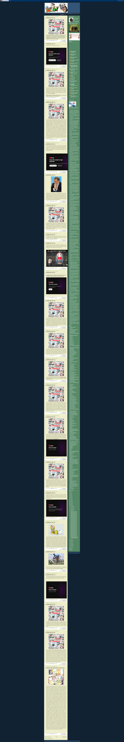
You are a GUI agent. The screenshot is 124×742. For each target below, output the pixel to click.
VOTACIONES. (72, 488)
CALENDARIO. (72, 349)
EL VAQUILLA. (72, 384)
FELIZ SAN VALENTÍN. (73, 392)
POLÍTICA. (71, 457)
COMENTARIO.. (72, 368)
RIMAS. (71, 465)
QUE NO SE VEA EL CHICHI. (73, 463)
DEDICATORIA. (72, 373)
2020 (70, 494)
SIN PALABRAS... (73, 81)
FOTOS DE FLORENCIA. (73, 399)
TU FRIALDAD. (72, 482)
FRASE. (71, 418)
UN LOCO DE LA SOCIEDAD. (74, 484)
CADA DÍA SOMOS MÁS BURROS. (74, 345)
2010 (70, 547)
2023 (70, 491)
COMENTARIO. (64, 41)
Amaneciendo (72, 76)
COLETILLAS (71, 365)
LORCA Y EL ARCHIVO (74, 73)
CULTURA (71, 371)
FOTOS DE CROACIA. (73, 397)
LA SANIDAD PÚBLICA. (73, 437)
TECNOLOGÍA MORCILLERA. (74, 475)
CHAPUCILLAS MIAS (73, 93)
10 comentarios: (64, 380)
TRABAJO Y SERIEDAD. (73, 481)
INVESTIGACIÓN (72, 433)
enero (71, 546)
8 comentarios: (64, 40)
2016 (70, 499)
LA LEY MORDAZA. (72, 436)
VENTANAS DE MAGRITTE (74, 85)
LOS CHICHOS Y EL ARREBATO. (74, 439)
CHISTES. (71, 360)
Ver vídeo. (55, 238)
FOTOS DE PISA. (72, 405)
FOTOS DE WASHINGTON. (73, 413)
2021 (70, 493)
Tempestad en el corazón (74, 63)
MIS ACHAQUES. (72, 445)
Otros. (70, 450)
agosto (71, 510)
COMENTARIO (72, 366)
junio (71, 540)
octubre (72, 508)
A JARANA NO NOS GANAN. (73, 329)
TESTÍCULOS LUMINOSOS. (73, 476)
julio (71, 539)
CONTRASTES (73, 78)
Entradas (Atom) (50, 738)
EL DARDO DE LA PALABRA (75, 60)
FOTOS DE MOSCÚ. (72, 400)
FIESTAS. (71, 393)
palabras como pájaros (74, 87)
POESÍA (71, 453)
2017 (70, 498)
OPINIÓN (71, 446)
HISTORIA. (71, 424)
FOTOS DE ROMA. (72, 406)
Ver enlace (62, 377)
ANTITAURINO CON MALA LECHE (74, 333)
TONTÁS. (71, 477)
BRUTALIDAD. (72, 344)
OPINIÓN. (71, 447)
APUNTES (71, 339)
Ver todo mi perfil (76, 21)
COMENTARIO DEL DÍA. (50, 17)
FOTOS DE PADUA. (72, 404)
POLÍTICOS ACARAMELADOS (74, 459)
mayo (71, 541)
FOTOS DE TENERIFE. (73, 411)
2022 (70, 492)
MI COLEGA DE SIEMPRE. (73, 444)
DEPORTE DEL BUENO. (73, 374)
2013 (70, 502)
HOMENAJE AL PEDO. (73, 425)
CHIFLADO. (71, 355)
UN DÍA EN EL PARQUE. (73, 483)
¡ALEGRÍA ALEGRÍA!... (73, 327)
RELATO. (71, 464)
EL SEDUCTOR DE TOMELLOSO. (74, 382)
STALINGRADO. (72, 472)
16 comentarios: (64, 139)
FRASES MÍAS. (72, 420)
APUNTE (71, 337)
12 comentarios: (64, 230)
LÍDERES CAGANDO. (72, 438)
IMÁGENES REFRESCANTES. (74, 430)
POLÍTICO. (71, 458)
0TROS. (71, 328)
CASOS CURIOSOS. (72, 353)
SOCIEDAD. (71, 471)
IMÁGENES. (71, 431)
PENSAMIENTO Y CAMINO (74, 90)
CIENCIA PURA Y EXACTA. (73, 361)
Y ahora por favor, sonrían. (74, 96)
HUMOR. (71, 426)
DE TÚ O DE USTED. (72, 372)
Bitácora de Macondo (74, 57)
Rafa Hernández (76, 18)
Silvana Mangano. (72, 470)
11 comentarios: (64, 355)
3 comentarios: (64, 239)
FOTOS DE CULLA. (72, 398)
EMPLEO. (71, 385)
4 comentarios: (64, 548)
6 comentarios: (64, 171)
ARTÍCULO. (64, 734)
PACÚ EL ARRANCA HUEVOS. (74, 451)
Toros (70, 478)
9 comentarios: (64, 297)
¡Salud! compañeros (73, 54)
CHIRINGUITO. (72, 359)
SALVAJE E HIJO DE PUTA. (73, 469)
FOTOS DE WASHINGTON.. (73, 414)
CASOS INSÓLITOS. (72, 354)
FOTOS (71, 394)
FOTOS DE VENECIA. (72, 412)
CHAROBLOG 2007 (73, 51)
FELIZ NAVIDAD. (72, 391)
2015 (70, 500)
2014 (70, 501)
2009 (70, 548)
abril (71, 542)
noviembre (72, 507)
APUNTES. (71, 340)
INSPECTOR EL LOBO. (73, 432)
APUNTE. (71, 338)
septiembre (72, 509)
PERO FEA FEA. (72, 452)
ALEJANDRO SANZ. (72, 330)
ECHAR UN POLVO (72, 381)
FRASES (71, 419)
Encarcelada (72, 88)
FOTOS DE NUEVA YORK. (73, 403)
